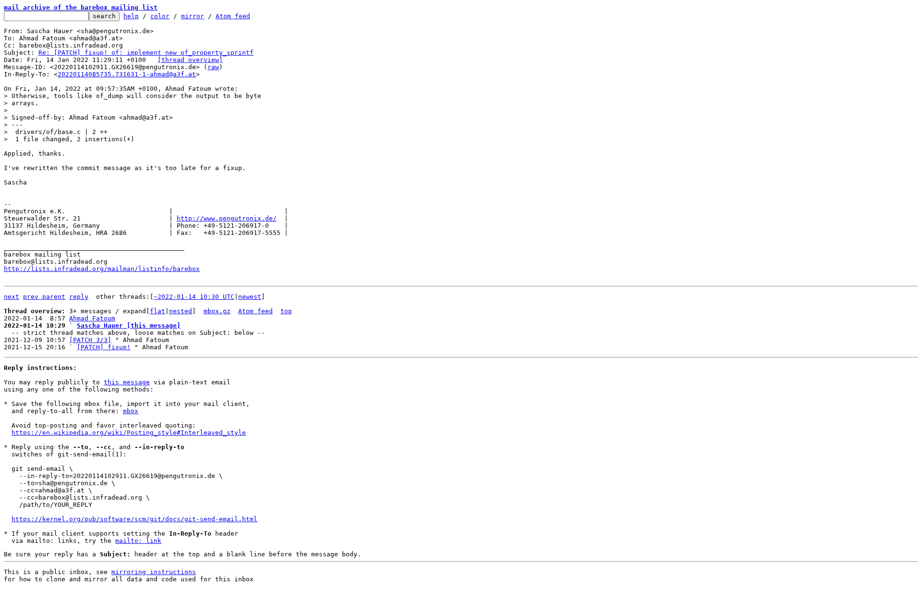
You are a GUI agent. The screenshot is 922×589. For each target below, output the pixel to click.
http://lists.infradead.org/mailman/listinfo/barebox (102, 268)
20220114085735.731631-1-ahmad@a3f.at (127, 74)
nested (180, 311)
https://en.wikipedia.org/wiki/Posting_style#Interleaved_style (129, 432)
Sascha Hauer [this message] (129, 325)
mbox (130, 411)
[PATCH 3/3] (90, 340)
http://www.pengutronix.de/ (227, 218)
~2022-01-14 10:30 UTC (194, 296)
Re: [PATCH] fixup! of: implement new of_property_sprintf (146, 52)
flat (157, 311)
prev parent (44, 296)
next (11, 296)
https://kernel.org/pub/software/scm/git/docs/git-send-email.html (134, 519)
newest (249, 296)
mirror (192, 16)
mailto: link (138, 540)
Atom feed (233, 16)
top (286, 311)
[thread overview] (190, 59)
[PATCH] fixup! (104, 347)
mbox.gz (217, 311)
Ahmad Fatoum (92, 318)
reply (78, 296)
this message (127, 382)
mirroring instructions (153, 572)
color (160, 16)
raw (213, 67)
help (131, 16)
